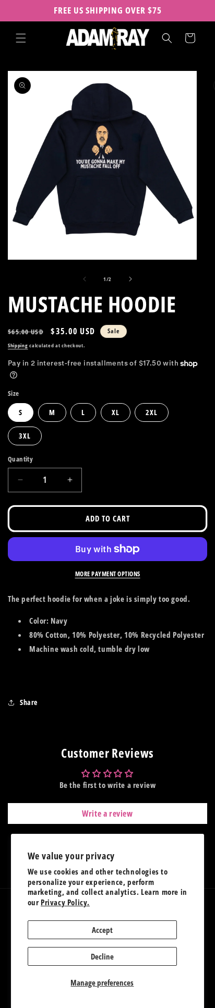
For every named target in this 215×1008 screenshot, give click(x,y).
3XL (25, 436)
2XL (152, 412)
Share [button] (29, 702)
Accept (102, 930)
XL (116, 412)
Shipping (18, 345)
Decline (102, 956)
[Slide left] (84, 279)
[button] (20, 38)
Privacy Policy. (65, 902)
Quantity (20, 459)
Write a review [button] (107, 813)
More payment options (107, 573)
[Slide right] (130, 279)
